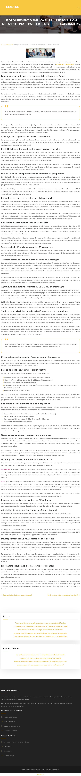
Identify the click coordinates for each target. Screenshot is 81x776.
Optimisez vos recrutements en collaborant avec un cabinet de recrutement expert (40, 626)
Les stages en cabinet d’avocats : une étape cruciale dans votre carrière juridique (40, 636)
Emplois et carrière (8, 44)
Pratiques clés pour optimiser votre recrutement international (40, 658)
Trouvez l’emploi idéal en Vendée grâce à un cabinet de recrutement (40, 630)
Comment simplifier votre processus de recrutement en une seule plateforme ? (40, 661)
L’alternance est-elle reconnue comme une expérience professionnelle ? (40, 665)
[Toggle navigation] (79, 7)
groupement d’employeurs (65, 64)
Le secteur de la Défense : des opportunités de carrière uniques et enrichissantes (40, 633)
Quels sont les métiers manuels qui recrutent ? (62, 595)
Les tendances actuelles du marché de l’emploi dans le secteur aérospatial (40, 655)
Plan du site (40, 775)
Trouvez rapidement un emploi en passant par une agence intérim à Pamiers (40, 623)
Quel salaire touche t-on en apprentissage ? (17, 595)
